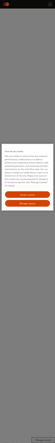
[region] (27, 177)
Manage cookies (28, 203)
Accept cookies (27, 194)
